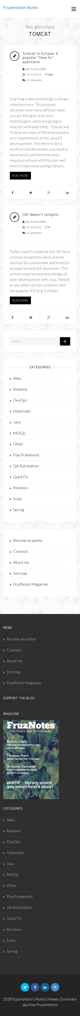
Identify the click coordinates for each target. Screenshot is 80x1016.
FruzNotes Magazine (30, 584)
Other (18, 444)
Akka (17, 378)
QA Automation (26, 465)
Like (50, 74)
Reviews (20, 487)
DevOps (20, 400)
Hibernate (22, 411)
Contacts (20, 551)
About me (21, 562)
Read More (20, 175)
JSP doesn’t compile (40, 214)
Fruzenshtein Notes (20, 7)
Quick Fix (20, 476)
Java (17, 422)
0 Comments (34, 80)
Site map (20, 573)
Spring (18, 509)
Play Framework (26, 454)
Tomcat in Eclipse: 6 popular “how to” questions (40, 57)
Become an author (28, 540)
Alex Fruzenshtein (36, 69)
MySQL (19, 433)
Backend (20, 389)
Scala (17, 498)
